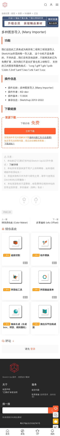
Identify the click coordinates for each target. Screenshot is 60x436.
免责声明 (6, 389)
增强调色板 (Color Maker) (15, 222)
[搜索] (45, 4)
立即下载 (30, 131)
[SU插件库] (5, 5)
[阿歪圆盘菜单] (45, 276)
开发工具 (7, 212)
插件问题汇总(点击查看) (40, 137)
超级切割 (12, 255)
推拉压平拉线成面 (44, 326)
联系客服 (35, 394)
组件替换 (41, 255)
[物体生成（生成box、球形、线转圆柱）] (15, 311)
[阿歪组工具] (15, 276)
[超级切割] (15, 242)
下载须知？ (9, 143)
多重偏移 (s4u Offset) (47, 222)
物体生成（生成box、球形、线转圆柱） (15, 326)
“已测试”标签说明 (9, 392)
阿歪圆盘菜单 (43, 289)
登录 (32, 348)
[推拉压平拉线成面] (45, 311)
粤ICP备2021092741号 (30, 423)
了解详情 (13, 164)
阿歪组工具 (13, 289)
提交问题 (35, 390)
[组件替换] (45, 242)
